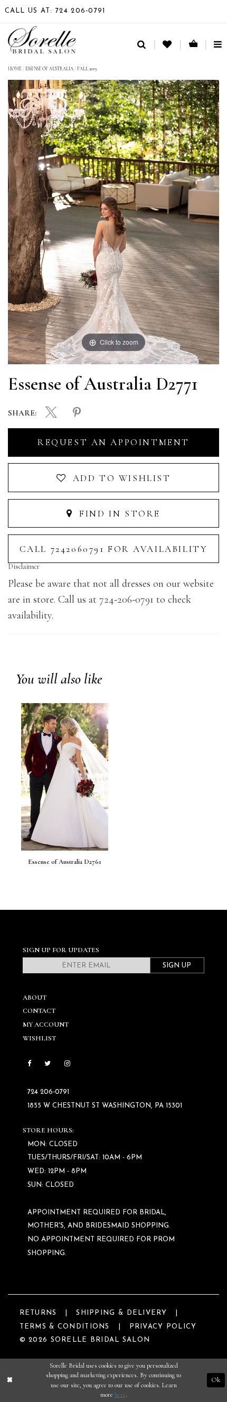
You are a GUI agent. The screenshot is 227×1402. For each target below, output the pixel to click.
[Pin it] (76, 413)
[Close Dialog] (9, 1380)
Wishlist (39, 1038)
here (120, 1394)
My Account (46, 1024)
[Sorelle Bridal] (42, 39)
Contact (39, 1011)
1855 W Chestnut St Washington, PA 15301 (104, 1105)
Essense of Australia (49, 68)
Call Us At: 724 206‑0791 (55, 10)
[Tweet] (51, 413)
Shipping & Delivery (121, 1312)
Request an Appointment (113, 442)
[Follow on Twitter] (47, 1064)
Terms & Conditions (65, 1326)
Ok (215, 1380)
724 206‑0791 (48, 1092)
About (34, 997)
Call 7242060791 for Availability (114, 549)
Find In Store (118, 513)
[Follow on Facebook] (29, 1064)
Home (15, 68)
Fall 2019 (87, 68)
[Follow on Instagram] (67, 1064)
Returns (38, 1312)
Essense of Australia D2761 (64, 861)
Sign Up (177, 965)
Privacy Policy (163, 1326)
